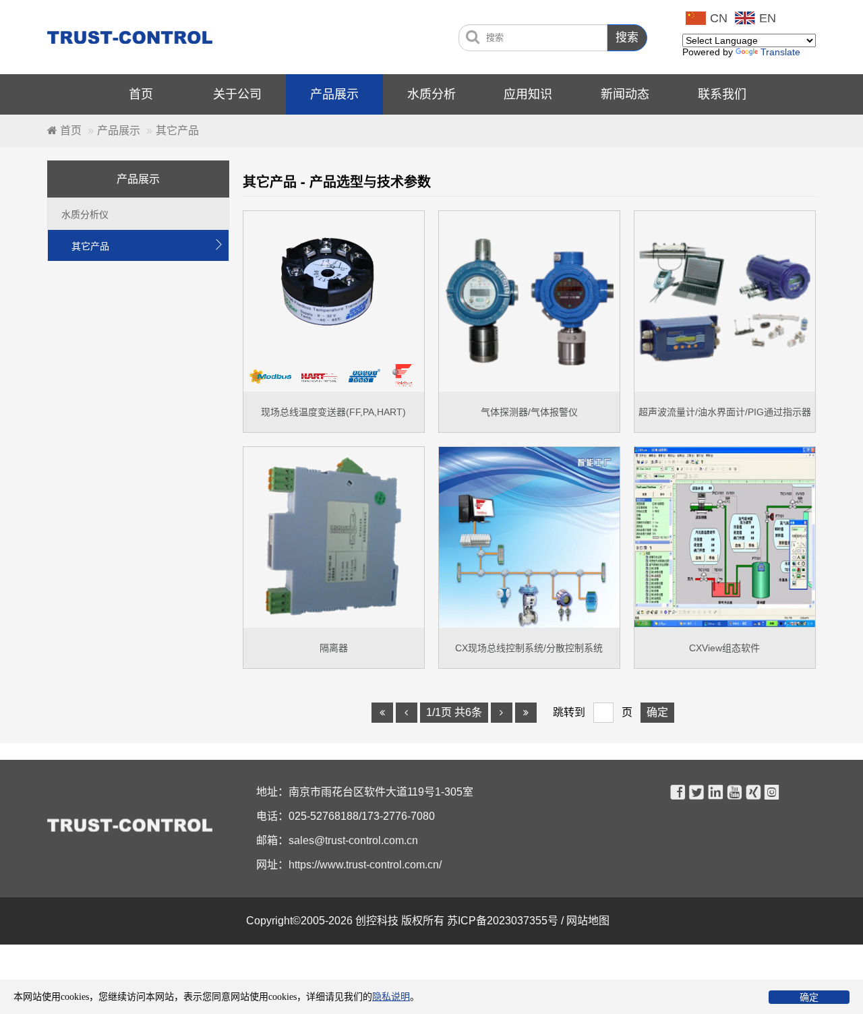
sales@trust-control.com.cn (353, 840)
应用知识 (528, 94)
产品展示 (334, 94)
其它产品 (147, 245)
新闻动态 (625, 94)
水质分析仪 (85, 214)
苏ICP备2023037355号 (504, 920)
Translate (780, 52)
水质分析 (431, 94)
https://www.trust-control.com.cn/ (365, 864)
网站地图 (589, 920)
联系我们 (722, 94)
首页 (141, 94)
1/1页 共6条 (454, 712)
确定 (809, 997)
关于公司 (237, 94)
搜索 (627, 37)
